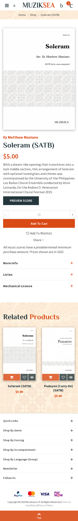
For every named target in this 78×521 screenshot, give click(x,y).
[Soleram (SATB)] (19, 350)
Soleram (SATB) (19, 386)
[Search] (14, 5)
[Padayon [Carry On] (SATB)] (58, 350)
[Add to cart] (11, 377)
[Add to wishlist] (24, 377)
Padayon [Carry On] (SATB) (58, 388)
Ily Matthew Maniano (20, 137)
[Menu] (7, 5)
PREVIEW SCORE (21, 200)
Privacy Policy (45, 505)
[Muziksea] (39, 5)
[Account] (61, 5)
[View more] (32, 377)
